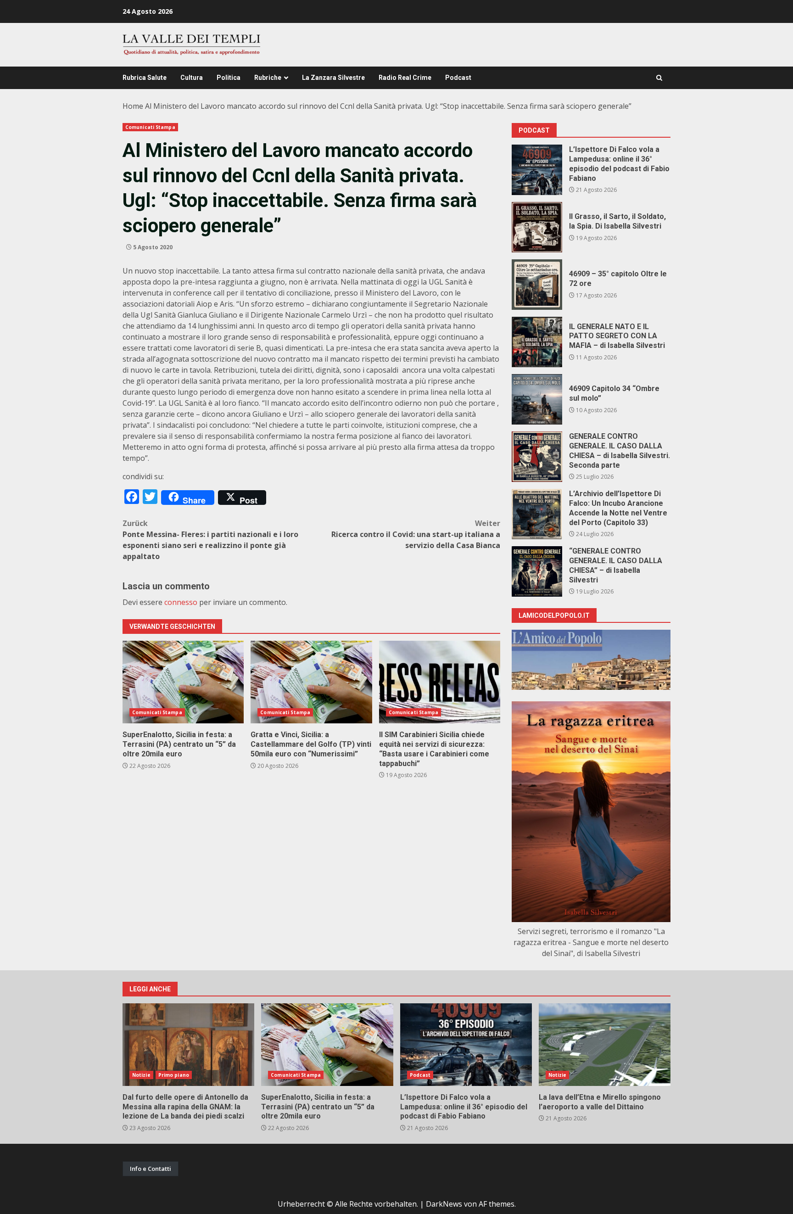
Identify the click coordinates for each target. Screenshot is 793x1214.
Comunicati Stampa (150, 127)
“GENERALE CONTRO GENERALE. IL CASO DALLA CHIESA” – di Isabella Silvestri (537, 571)
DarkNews (444, 1204)
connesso (180, 602)
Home (133, 106)
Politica (228, 77)
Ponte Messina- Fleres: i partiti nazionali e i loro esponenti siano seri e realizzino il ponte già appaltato (210, 539)
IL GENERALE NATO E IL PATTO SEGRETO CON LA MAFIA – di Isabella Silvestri (537, 342)
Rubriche (267, 77)
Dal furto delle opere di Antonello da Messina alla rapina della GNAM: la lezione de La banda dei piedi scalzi (188, 1044)
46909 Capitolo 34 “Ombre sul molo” (537, 399)
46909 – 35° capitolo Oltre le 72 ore (537, 284)
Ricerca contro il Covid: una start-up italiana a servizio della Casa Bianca (415, 534)
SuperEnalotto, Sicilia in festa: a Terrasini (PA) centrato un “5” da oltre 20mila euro (183, 682)
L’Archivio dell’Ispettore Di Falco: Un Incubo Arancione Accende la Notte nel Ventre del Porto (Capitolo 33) (537, 514)
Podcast (458, 77)
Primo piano (173, 1075)
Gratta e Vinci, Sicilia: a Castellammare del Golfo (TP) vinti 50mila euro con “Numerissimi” (311, 682)
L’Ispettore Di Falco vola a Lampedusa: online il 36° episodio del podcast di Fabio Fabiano (537, 170)
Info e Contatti (150, 1168)
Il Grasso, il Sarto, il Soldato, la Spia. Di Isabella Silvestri (537, 227)
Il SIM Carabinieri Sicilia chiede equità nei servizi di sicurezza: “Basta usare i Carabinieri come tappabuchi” (439, 682)
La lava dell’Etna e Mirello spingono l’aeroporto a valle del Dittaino (604, 1044)
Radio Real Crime (405, 77)
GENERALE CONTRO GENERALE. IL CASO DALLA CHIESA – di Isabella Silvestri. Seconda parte (537, 456)
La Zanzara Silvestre (333, 77)
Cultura (191, 77)
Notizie (141, 1075)
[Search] (659, 78)
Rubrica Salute (145, 77)
